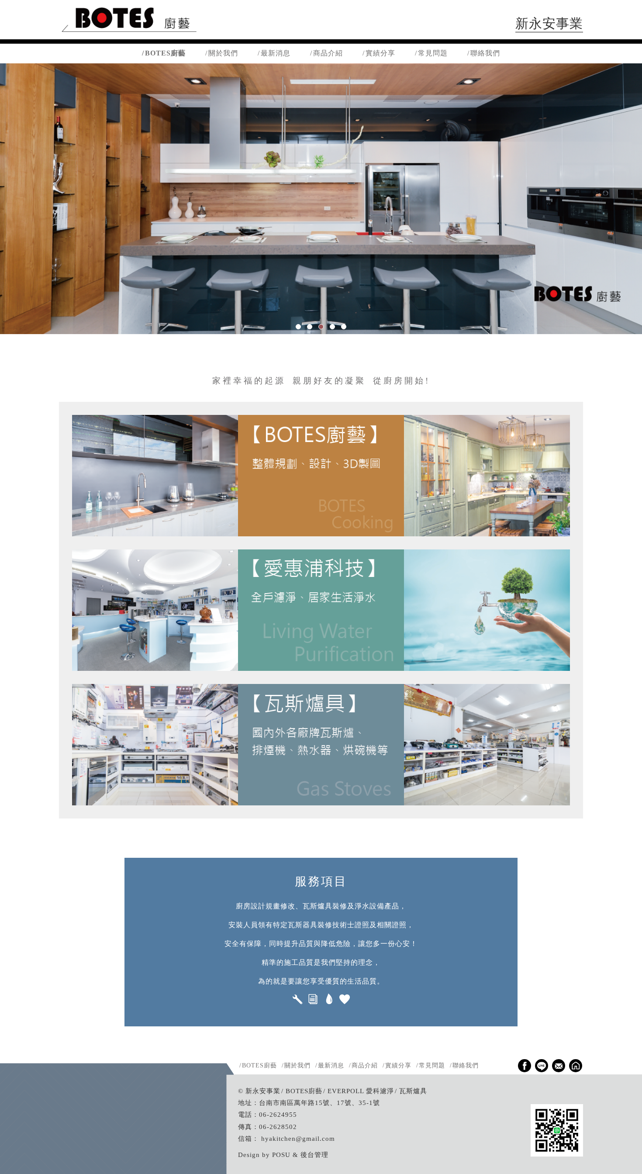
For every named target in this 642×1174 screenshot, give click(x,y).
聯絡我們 (485, 53)
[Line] (541, 1065)
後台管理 (314, 1154)
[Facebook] (524, 1065)
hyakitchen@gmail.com (298, 1138)
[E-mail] (558, 1065)
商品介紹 (328, 53)
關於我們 (223, 53)
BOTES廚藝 (165, 53)
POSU (281, 1154)
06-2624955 (278, 1114)
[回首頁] (129, 32)
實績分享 (380, 53)
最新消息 (275, 53)
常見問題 (433, 53)
